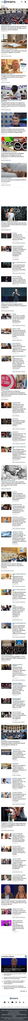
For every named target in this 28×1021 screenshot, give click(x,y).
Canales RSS (3, 1007)
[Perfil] (14, 999)
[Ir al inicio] (10, 1)
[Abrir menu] (2, 2)
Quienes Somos (10, 1007)
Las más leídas (7, 956)
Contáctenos (17, 1007)
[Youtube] (12, 1002)
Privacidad (22, 1007)
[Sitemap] (23, 1002)
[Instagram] (16, 1002)
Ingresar (21, 1)
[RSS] (19, 1002)
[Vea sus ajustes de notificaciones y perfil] (25, 1)
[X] (8, 1002)
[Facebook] (4, 1002)
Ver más (22, 991)
